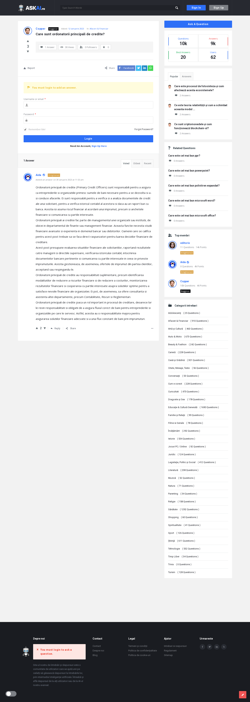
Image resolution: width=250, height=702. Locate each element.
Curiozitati (183, 391)
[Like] (28, 41)
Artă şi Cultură (185, 328)
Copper (184, 281)
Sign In (196, 7)
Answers (186, 76)
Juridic (182, 454)
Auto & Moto (185, 336)
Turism (181, 572)
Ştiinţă (181, 540)
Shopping (183, 517)
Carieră (182, 352)
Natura (181, 485)
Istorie (181, 438)
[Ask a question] (242, 694)
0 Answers (179, 160)
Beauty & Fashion (187, 344)
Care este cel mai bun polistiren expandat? (194, 185)
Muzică (181, 478)
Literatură (183, 470)
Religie (182, 501)
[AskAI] (36, 8)
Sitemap (168, 655)
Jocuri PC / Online (187, 446)
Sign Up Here (99, 146)
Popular (174, 76)
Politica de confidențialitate (142, 650)
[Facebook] (202, 647)
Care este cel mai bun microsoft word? (191, 200)
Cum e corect (185, 383)
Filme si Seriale (185, 423)
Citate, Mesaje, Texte (188, 368)
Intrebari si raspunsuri (175, 646)
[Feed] (224, 647)
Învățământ (184, 430)
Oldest (136, 163)
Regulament (170, 650)
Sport (181, 533)
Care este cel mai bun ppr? (184, 155)
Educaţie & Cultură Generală (193, 407)
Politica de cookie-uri (139, 655)
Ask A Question (198, 24)
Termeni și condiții (137, 646)
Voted (126, 163)
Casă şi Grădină (186, 360)
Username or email (35, 99)
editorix (185, 242)
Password (30, 114)
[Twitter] (209, 647)
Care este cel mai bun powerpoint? (189, 170)
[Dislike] (28, 51)
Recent (147, 163)
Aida (183, 262)
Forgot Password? (144, 129)
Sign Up (219, 7)
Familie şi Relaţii (186, 415)
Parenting (182, 493)
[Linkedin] (216, 647)
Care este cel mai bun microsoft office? (192, 215)
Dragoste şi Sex (186, 399)
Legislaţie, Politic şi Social (192, 462)
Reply (57, 328)
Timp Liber (183, 556)
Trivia (179, 564)
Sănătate (183, 509)
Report (31, 68)
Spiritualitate (184, 525)
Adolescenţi (184, 313)
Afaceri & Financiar (99, 28)
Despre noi (98, 650)
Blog (95, 655)
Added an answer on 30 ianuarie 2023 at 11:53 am (60, 179)
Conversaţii (183, 375)
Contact (97, 646)
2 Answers (185, 95)
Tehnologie (184, 548)
